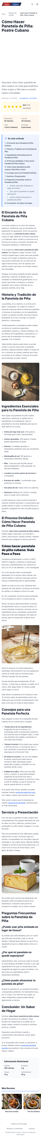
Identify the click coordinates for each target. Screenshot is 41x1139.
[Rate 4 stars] (16, 106)
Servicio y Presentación (16, 176)
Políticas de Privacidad (19, 1124)
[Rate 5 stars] (20, 106)
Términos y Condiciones (14, 1128)
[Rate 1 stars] (5, 106)
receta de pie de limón (17, 803)
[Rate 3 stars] (12, 106)
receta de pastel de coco (25, 792)
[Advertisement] (20, 56)
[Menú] (37, 4)
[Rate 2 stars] (9, 106)
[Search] (32, 4)
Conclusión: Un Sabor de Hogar (19, 203)
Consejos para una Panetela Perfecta (21, 173)
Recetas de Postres (13, 14)
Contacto (31, 1128)
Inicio (3, 14)
